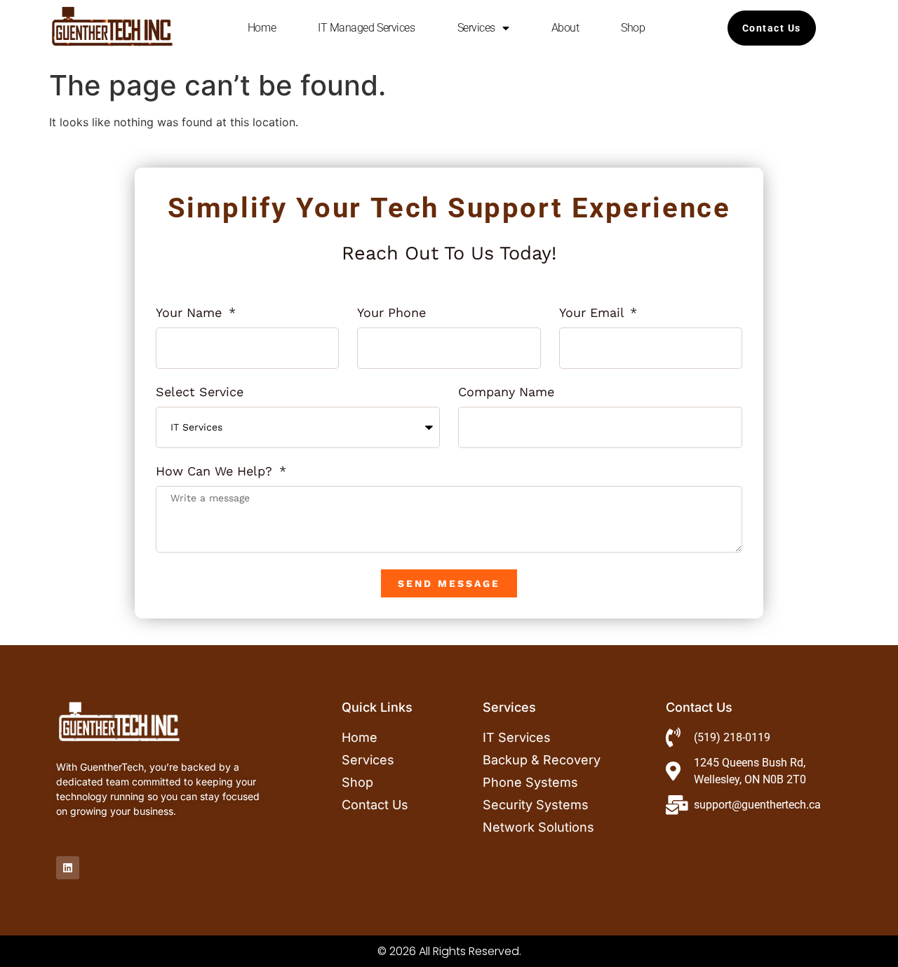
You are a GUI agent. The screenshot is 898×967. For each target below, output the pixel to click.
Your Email (593, 313)
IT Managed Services (366, 27)
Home (262, 27)
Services (476, 27)
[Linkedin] (67, 867)
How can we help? (216, 471)
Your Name (191, 313)
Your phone (391, 313)
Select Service (199, 392)
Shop (633, 27)
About (565, 27)
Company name (506, 392)
